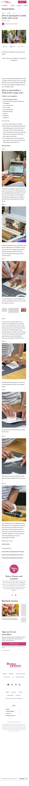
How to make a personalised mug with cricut (13, 551)
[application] (14, 36)
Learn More (21, 778)
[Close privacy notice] (26, 779)
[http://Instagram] (12, 595)
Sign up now (14, 643)
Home (3, 13)
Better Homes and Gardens (11, 23)
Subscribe (10, 695)
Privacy (14, 692)
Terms (20, 692)
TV (12, 677)
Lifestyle (9, 13)
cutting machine (10, 99)
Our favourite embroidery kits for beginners (12, 557)
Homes (12, 5)
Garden (19, 5)
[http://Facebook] (15, 595)
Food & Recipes (20, 673)
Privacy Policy (19, 646)
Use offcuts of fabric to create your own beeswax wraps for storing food (10, 619)
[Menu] (2, 2)
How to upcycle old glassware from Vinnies (12, 554)
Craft (14, 13)
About (7, 692)
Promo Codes (20, 677)
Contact (18, 695)
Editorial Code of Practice (14, 698)
